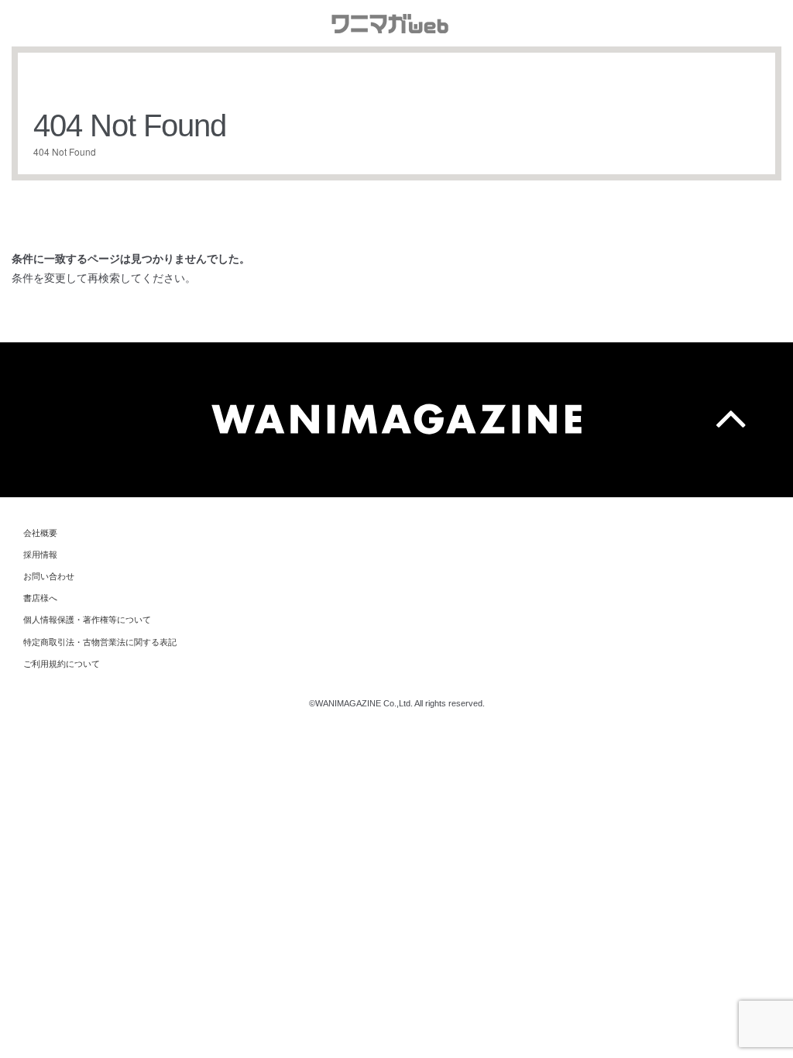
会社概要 (40, 533)
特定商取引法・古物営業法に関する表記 (100, 642)
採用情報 (40, 554)
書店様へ (40, 598)
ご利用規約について (61, 663)
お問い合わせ (48, 576)
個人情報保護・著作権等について (87, 619)
